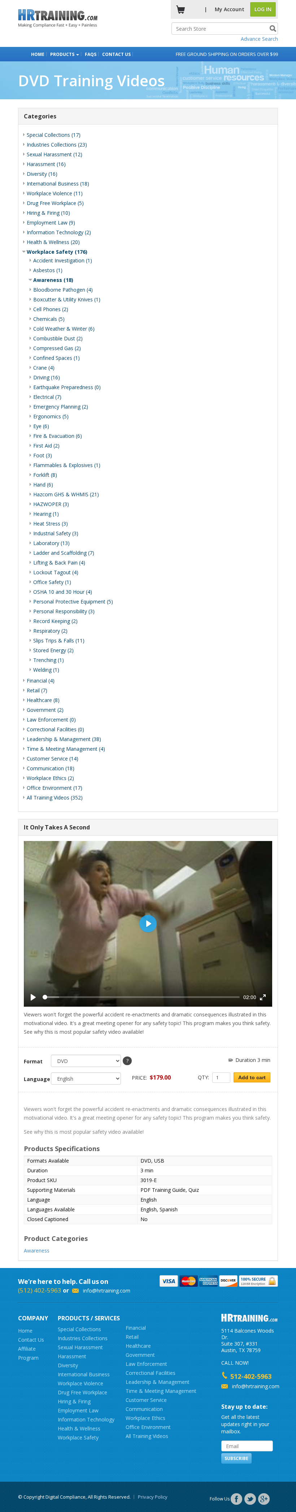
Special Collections (79, 1329)
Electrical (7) (47, 396)
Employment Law (78, 1410)
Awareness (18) (53, 279)
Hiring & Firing (74, 1401)
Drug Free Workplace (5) (55, 203)
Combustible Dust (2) (58, 338)
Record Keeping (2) (55, 621)
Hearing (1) (46, 513)
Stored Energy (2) (53, 650)
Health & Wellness (79, 1428)
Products (62, 54)
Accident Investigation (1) (62, 260)
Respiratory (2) (50, 630)
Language (34, 1079)
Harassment (72, 1356)
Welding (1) (46, 669)
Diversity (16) (42, 173)
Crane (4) (44, 367)
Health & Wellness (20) (53, 242)
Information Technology (86, 1419)
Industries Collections (83, 1338)
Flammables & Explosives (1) (66, 465)
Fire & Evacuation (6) (57, 435)
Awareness (36, 1250)
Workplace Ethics (145, 1418)
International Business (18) (58, 183)
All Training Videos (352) (55, 797)
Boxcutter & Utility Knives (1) (66, 299)
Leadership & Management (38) (64, 739)
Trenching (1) (48, 660)
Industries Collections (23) (57, 144)
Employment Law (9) (51, 222)
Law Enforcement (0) (51, 719)
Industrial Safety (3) (55, 533)
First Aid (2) (46, 445)
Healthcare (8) (43, 700)
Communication (144, 1409)
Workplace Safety (78, 1437)
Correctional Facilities (150, 1372)
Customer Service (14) (52, 758)
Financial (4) (41, 680)
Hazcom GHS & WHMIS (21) (66, 494)
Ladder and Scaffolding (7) (63, 552)
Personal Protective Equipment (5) (73, 601)
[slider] (141, 997)
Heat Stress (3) (50, 523)
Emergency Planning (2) (60, 406)
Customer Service (146, 1399)
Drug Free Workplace (82, 1392)
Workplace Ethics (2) (50, 778)
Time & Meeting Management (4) (66, 748)
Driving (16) (46, 377)
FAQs (90, 54)
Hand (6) (43, 484)
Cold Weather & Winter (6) (64, 328)
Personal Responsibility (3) (64, 611)
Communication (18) (50, 768)
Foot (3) (42, 455)
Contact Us (116, 54)
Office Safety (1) (52, 582)
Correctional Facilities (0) (55, 729)
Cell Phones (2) (50, 309)
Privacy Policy (152, 1497)
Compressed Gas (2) (57, 348)
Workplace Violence (80, 1383)
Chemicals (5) (49, 318)
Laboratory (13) (51, 543)
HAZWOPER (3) (51, 504)
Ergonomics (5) (51, 416)
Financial (136, 1327)
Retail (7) (37, 690)
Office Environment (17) (54, 787)
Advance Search (259, 38)
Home (37, 54)
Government (140, 1354)
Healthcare (138, 1345)
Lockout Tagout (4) (55, 572)
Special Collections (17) (53, 134)
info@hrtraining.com (106, 1290)
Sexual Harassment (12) (54, 154)
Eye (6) (41, 426)
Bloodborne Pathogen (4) (63, 289)
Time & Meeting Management (161, 1390)
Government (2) (45, 709)
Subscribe (236, 1458)
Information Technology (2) (59, 232)
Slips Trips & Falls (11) (58, 640)
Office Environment (148, 1427)
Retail (132, 1336)
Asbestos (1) (47, 270)
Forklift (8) (45, 474)
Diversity (68, 1365)
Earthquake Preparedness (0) (67, 387)
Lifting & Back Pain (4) (59, 562)
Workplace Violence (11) (55, 193)
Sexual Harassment (80, 1347)
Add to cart (252, 1077)
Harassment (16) (46, 164)
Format (33, 1061)
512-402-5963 (250, 1376)
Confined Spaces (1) (56, 357)
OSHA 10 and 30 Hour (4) (62, 591)
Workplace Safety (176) (57, 251)
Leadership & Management (158, 1381)
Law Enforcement (146, 1363)
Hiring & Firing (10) (48, 212)
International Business (84, 1374)
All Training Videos (147, 1436)
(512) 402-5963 (39, 1290)
